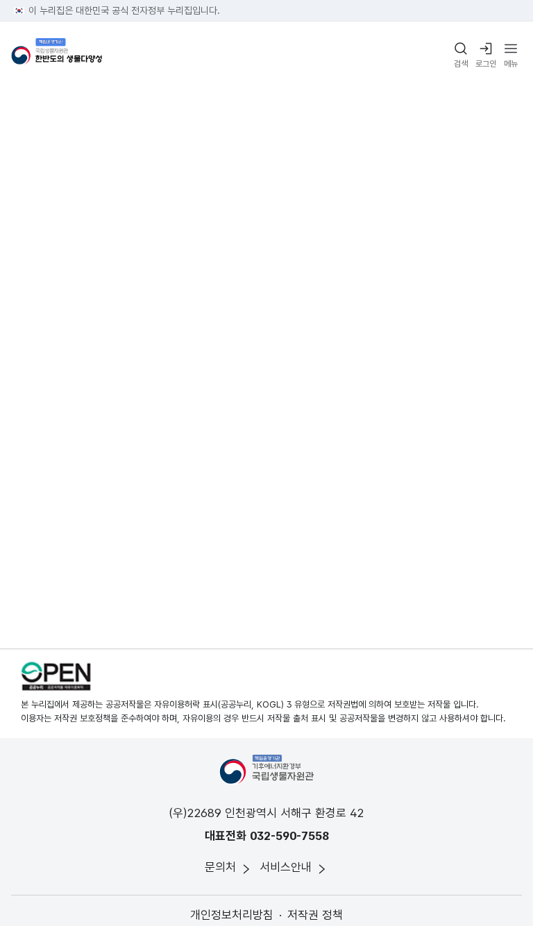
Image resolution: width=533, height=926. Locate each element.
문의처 (220, 867)
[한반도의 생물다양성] (56, 56)
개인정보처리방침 (231, 915)
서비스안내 (286, 867)
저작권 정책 (315, 915)
